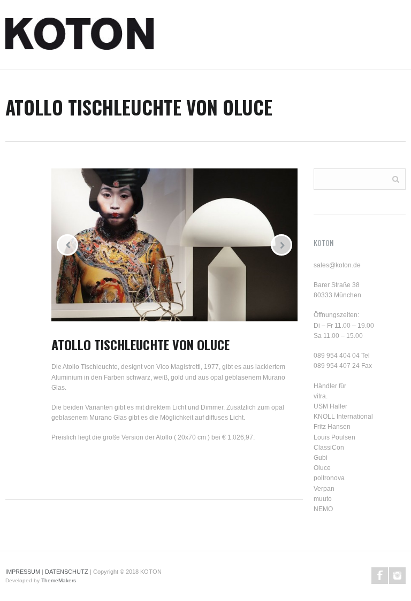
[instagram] (397, 575)
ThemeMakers (58, 580)
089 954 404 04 (337, 355)
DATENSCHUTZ (66, 571)
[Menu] (405, 37)
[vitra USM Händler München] (79, 37)
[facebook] (379, 575)
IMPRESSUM (22, 571)
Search (396, 178)
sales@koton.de (337, 265)
